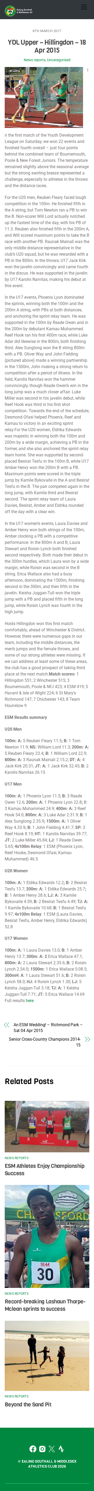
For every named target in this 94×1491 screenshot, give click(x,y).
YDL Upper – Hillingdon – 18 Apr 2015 (47, 46)
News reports (34, 60)
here (30, 1000)
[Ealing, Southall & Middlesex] (19, 14)
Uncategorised (58, 60)
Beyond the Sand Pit (28, 1404)
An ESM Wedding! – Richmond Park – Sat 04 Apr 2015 (48, 1027)
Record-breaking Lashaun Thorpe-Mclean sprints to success (45, 1305)
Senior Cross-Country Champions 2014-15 (44, 1042)
